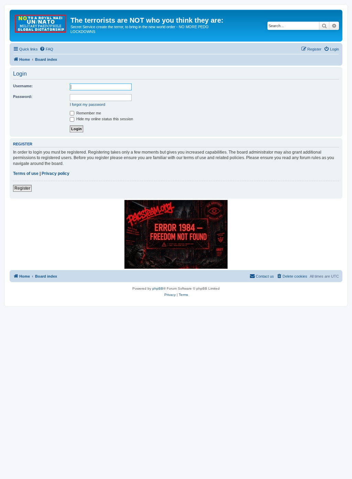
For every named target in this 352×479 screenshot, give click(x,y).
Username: (23, 86)
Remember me (88, 113)
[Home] (40, 22)
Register (22, 188)
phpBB (157, 288)
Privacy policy (55, 173)
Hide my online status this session (104, 119)
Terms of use (25, 173)
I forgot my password (87, 104)
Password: (22, 96)
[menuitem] (46, 49)
